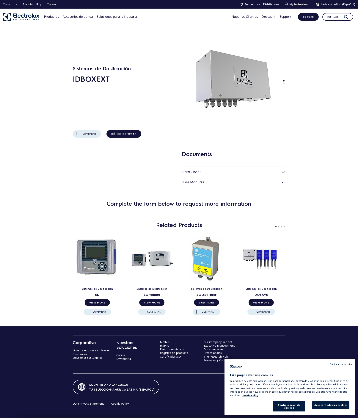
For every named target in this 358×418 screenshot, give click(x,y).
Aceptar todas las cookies (330, 405)
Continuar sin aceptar (341, 364)
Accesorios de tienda (78, 16)
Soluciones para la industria (117, 16)
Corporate (10, 4)
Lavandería (123, 359)
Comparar (89, 133)
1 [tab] (283, 81)
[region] (289, 387)
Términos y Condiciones (219, 360)
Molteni (165, 342)
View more (97, 302)
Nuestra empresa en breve (91, 350)
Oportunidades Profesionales (213, 351)
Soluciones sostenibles (87, 357)
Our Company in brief (218, 342)
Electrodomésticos (172, 349)
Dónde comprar (123, 133)
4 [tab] (284, 227)
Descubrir (269, 16)
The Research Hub (216, 356)
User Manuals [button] (193, 182)
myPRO (164, 345)
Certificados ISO (170, 356)
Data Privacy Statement (88, 403)
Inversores (80, 354)
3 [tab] (281, 227)
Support (285, 16)
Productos (51, 16)
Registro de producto (174, 353)
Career (51, 4)
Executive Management (219, 345)
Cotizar (308, 16)
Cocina (120, 355)
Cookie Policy (120, 403)
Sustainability (32, 4)
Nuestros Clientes (245, 16)
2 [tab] (283, 83)
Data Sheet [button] (191, 171)
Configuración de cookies (289, 406)
